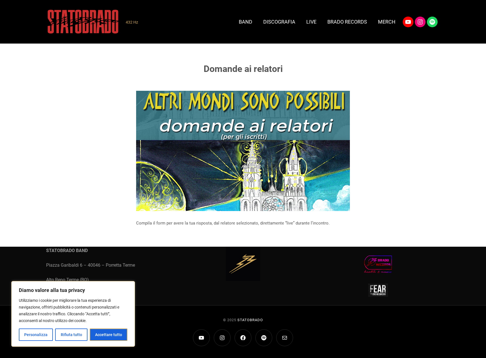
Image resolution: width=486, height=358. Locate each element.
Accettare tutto (108, 334)
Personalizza (36, 334)
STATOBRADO (250, 320)
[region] (73, 314)
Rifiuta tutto (71, 334)
